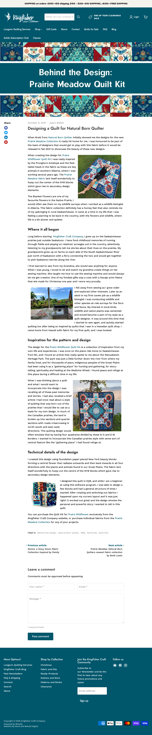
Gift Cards (51, 29)
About (64, 29)
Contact (76, 29)
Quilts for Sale (91, 29)
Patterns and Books (51, 682)
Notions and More (50, 678)
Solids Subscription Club (16, 37)
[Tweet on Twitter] (6, 132)
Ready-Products (49, 673)
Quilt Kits (103, 533)
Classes (37, 37)
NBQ (83, 533)
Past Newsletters (13, 673)
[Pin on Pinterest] (6, 142)
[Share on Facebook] (6, 128)
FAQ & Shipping (12, 678)
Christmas (46, 665)
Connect (8, 682)
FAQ (105, 29)
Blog (114, 29)
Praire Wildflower (78, 514)
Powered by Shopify (13, 724)
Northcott (92, 533)
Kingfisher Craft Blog (15, 669)
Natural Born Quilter (68, 533)
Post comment (40, 636)
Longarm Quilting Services (17, 29)
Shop (38, 29)
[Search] (78, 17)
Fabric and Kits (49, 669)
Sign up (84, 700)
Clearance (46, 686)
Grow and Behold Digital (26, 726)
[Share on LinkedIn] (6, 137)
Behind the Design (46, 533)
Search (7, 686)
